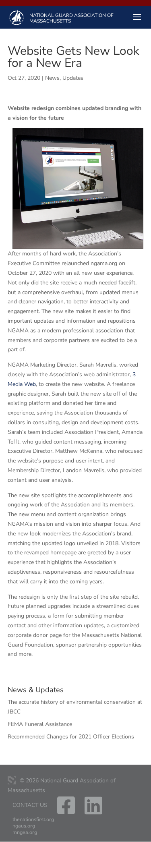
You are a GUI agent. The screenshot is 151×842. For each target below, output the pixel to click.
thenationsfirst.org (33, 819)
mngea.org (24, 832)
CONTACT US (30, 805)
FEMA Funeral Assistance (40, 724)
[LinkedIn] (93, 811)
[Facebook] (66, 811)
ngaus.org (23, 826)
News (52, 78)
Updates (72, 78)
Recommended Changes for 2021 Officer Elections (71, 736)
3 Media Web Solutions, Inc (12, 780)
